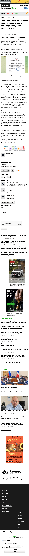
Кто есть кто (20, 493)
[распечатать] (12, 171)
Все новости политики (6, 430)
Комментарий (4, 212)
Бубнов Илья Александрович (8, 166)
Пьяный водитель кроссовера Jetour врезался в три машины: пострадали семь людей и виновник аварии (13, 321)
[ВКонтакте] (17, 170)
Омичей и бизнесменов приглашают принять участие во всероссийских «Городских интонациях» (14, 350)
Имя (2, 207)
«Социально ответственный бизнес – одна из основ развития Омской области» (13, 242)
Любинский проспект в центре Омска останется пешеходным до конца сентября (12, 338)
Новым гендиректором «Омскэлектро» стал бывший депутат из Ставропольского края (12, 424)
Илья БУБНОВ (4, 162)
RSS (18, 527)
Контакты (19, 518)
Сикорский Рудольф (10, 153)
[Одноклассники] (18, 170)
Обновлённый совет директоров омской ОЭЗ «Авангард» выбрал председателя (12, 417)
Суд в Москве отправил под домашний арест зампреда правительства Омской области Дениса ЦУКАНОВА (14, 247)
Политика (5, 369)
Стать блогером (21, 521)
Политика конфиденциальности (11, 543)
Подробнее (7, 547)
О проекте (19, 515)
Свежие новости (6, 318)
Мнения (18, 499)
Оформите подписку (15, 471)
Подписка (19, 524)
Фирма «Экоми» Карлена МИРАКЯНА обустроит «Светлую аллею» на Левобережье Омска (12, 333)
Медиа (18, 490)
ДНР (10, 162)
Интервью (19, 496)
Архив (18, 508)
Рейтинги (19, 502)
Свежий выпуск (20, 487)
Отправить (4, 228)
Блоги (18, 505)
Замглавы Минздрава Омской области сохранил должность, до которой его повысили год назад (13, 356)
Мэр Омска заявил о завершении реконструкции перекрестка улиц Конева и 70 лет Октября (12, 327)
